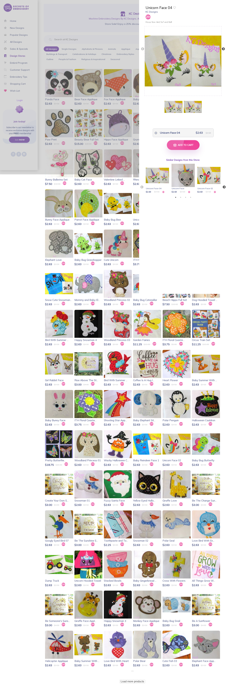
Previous (142, 49)
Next (223, 49)
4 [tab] (190, 197)
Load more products (132, 681)
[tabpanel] (158, 179)
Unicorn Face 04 (170, 132)
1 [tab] (175, 197)
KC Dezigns (152, 11)
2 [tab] (180, 197)
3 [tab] (185, 197)
